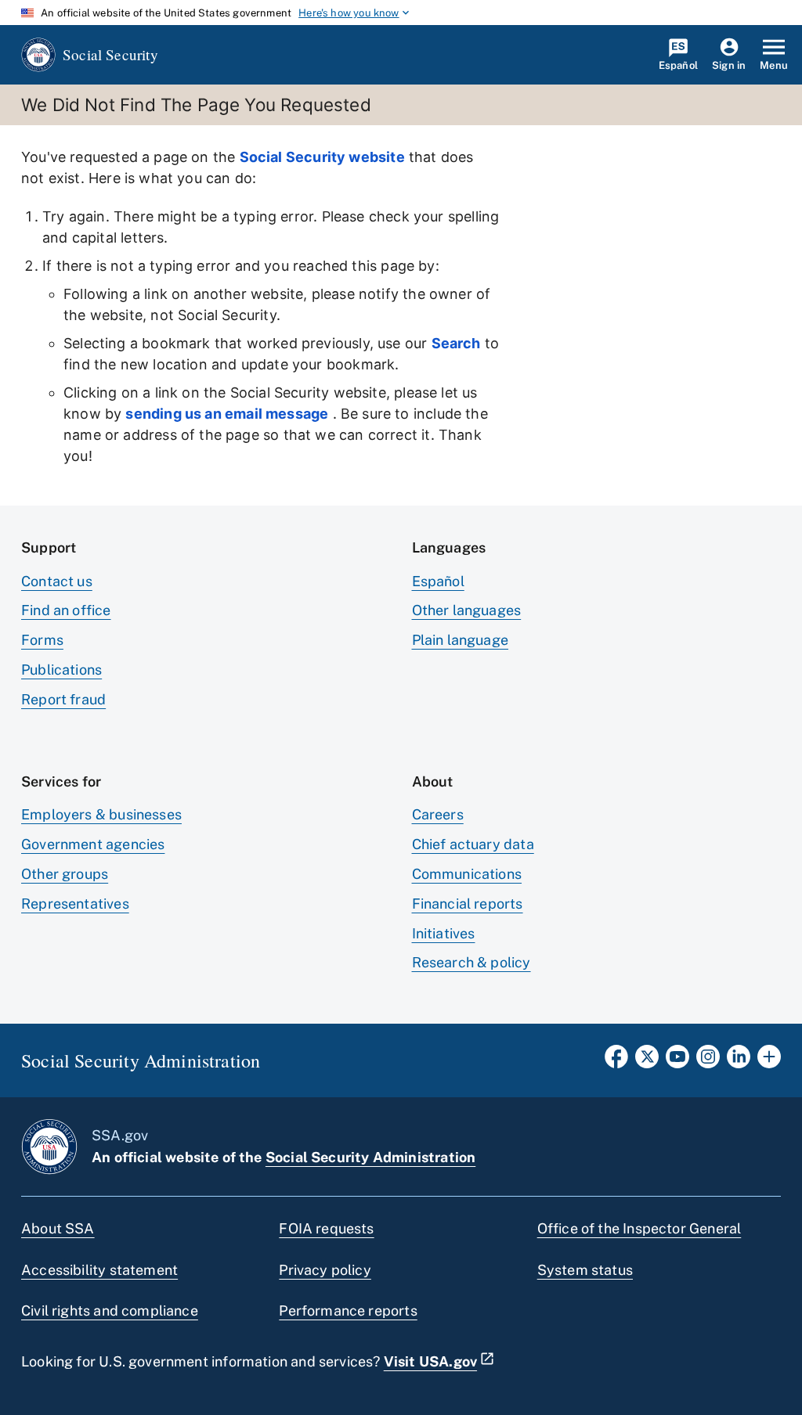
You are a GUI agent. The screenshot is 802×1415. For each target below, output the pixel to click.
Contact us (56, 581)
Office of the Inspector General (639, 1228)
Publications (61, 669)
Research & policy (471, 962)
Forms (42, 640)
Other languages (467, 610)
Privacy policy (325, 1270)
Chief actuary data (473, 844)
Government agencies (92, 844)
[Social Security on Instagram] (708, 1061)
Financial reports (467, 903)
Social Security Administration (370, 1157)
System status (585, 1270)
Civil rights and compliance (109, 1310)
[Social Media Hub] (769, 1061)
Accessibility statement (99, 1270)
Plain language (460, 640)
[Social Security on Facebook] (616, 1061)
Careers (438, 814)
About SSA (58, 1228)
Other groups (64, 874)
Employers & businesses (101, 814)
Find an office (66, 610)
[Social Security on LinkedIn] (738, 1061)
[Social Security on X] (647, 1061)
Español (438, 581)
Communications (467, 874)
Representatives (75, 903)
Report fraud (63, 699)
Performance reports (348, 1310)
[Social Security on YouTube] (677, 1061)
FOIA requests (326, 1228)
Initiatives (443, 933)
